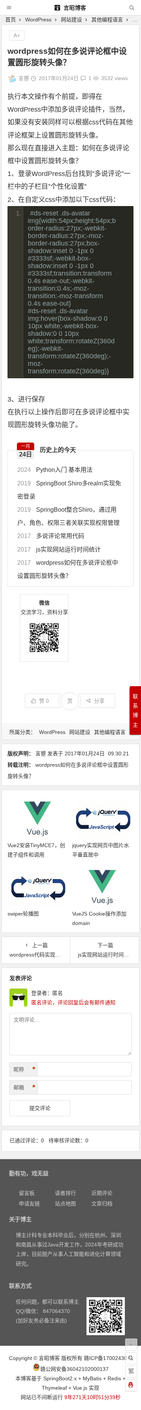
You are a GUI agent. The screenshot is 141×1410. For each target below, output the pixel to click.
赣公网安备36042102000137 (74, 1369)
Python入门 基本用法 (54, 470)
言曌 (23, 78)
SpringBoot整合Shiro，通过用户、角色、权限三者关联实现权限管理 (68, 516)
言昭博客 (74, 8)
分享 (99, 701)
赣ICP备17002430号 (108, 1358)
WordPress (38, 20)
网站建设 (71, 20)
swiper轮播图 (23, 914)
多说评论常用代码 (50, 536)
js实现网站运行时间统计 (59, 549)
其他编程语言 (107, 20)
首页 (10, 20)
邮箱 (24, 1087)
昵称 (24, 1069)
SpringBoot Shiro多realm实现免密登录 (69, 490)
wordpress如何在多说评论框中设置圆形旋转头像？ (67, 569)
